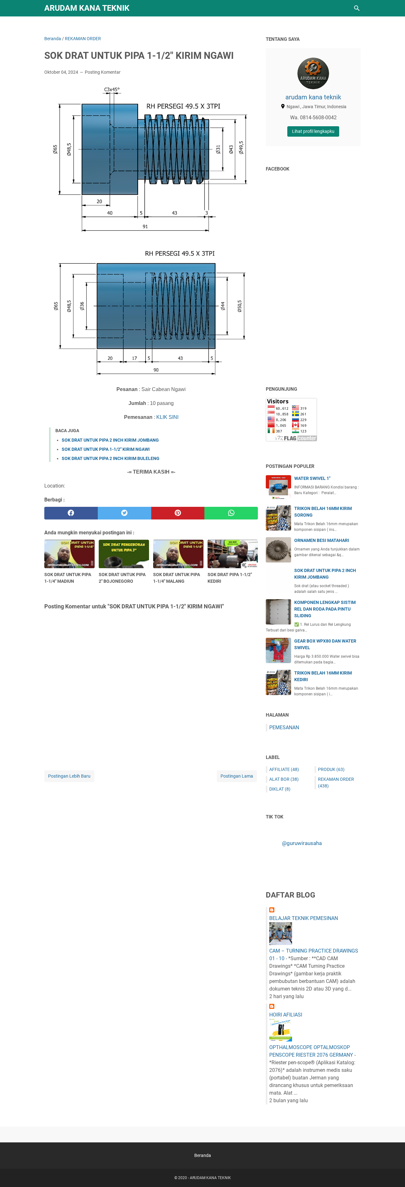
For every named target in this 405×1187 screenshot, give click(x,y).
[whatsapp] (231, 513)
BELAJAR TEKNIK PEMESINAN (303, 918)
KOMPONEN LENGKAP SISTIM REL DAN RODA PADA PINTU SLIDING (325, 609)
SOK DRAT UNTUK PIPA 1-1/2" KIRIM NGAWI (106, 449)
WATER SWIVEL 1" (312, 478)
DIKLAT (279, 789)
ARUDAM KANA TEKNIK (86, 8)
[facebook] (71, 513)
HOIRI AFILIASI (285, 1015)
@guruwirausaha (302, 843)
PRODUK (331, 769)
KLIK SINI (167, 417)
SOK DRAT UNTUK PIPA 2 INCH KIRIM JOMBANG (110, 440)
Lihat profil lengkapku (313, 131)
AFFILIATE (284, 769)
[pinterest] (178, 513)
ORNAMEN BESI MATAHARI (321, 540)
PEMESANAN (284, 727)
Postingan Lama (237, 776)
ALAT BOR (284, 779)
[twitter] (124, 513)
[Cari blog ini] (357, 8)
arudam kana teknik (313, 97)
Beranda (202, 1155)
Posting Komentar (103, 72)
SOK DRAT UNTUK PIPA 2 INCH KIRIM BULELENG (110, 458)
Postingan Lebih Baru (69, 776)
